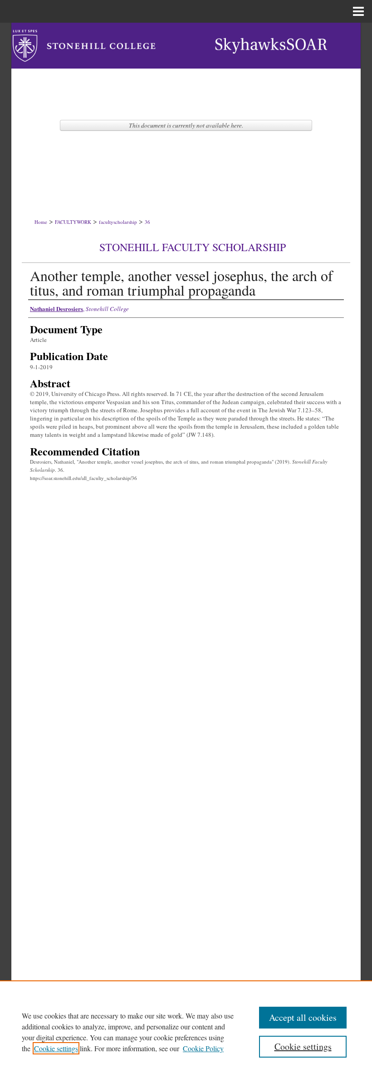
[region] (186, 1031)
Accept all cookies (303, 1017)
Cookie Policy (203, 1048)
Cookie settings (56, 1048)
